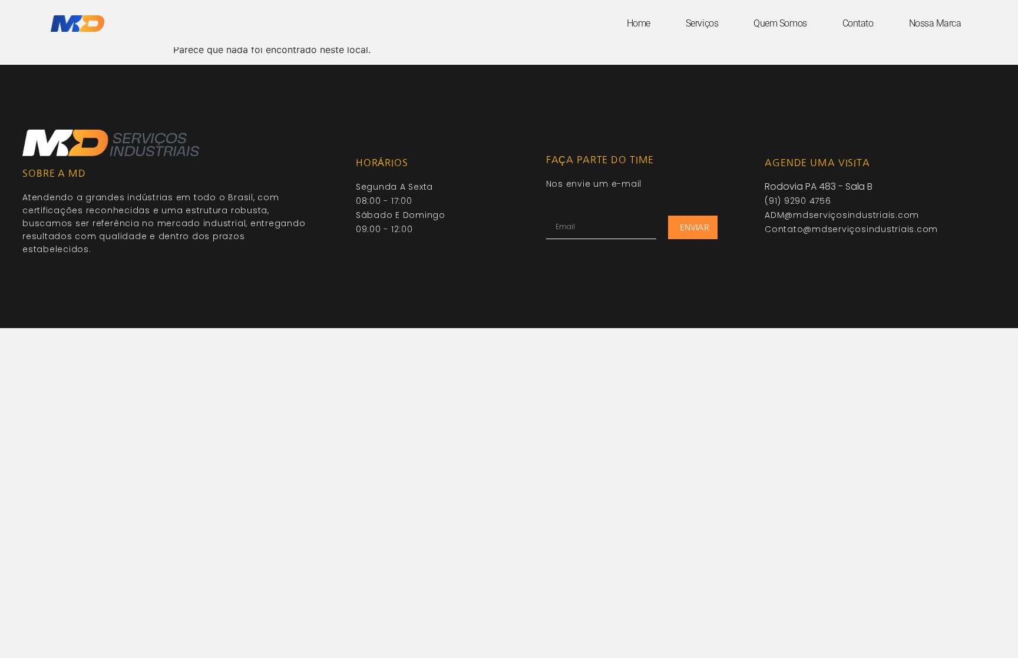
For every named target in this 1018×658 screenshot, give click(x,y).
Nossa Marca (935, 23)
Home (638, 23)
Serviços (702, 23)
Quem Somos (780, 23)
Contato (858, 23)
